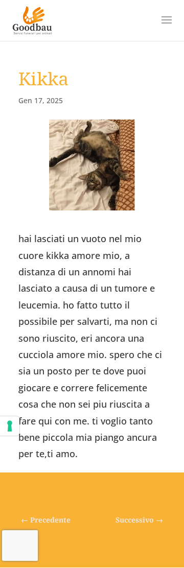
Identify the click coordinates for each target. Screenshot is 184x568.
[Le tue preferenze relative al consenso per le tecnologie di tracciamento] (9, 426)
